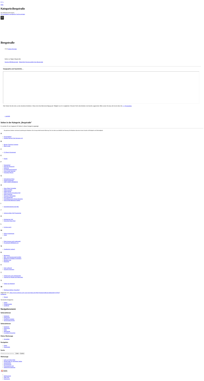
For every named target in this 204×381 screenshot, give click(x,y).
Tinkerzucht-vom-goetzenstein (12, 275)
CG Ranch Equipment (10, 152)
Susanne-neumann (9, 269)
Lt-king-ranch (7, 227)
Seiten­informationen (9, 367)
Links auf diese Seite (9, 360)
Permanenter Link (9, 366)
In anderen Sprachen (9, 333)
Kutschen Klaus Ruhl (9, 221)
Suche (3, 350)
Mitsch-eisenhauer (9, 233)
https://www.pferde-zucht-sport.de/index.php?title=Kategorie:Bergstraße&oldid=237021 (35, 292)
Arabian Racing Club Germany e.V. (13, 138)
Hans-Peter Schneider (10, 188)
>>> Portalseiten (127, 106)
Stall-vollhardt (8, 268)
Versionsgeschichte (9, 320)
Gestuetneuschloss (9, 179)
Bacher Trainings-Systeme (11, 144)
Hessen (6, 297)
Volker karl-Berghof (9, 283)
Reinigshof (7, 255)
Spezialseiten (7, 363)
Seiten (5, 302)
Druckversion (7, 364)
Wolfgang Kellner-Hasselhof (12, 290)
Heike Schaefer (8, 189)
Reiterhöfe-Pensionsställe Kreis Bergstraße (31, 62)
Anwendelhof (7, 136)
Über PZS (6, 377)
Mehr (5, 329)
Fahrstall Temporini (9, 166)
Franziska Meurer (8, 172)
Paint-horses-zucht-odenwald (12, 241)
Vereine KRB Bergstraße (11, 62)
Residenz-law (7, 260)
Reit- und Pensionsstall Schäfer (12, 257)
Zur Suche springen (19, 14)
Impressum (7, 379)
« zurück (7, 116)
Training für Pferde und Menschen (13, 277)
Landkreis (6, 305)
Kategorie (3, 294)
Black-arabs (7, 146)
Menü (5, 345)
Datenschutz (7, 376)
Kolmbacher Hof (8, 219)
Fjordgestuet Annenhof (10, 169)
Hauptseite (7, 347)
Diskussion (7, 317)
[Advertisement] (48, 27)
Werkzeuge (7, 331)
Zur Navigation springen (7, 14)
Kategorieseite (8, 304)
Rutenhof (6, 261)
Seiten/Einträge (12, 49)
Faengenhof (7, 165)
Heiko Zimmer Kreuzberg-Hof (12, 192)
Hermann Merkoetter (10, 196)
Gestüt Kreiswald (9, 180)
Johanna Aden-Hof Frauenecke (12, 213)
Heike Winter (7, 191)
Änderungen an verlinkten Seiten (13, 361)
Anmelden (6, 339)
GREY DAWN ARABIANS (11, 182)
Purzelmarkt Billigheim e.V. (11, 243)
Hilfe (2, 4)
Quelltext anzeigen (9, 319)
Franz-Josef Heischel (9, 171)
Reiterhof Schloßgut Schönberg (12, 258)
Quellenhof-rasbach (9, 249)
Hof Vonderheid (8, 197)
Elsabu (5, 158)
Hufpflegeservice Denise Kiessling (13, 199)
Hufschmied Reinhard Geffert (12, 200)
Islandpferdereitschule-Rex (11, 206)
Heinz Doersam (8, 194)
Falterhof (6, 168)
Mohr (5, 235)
